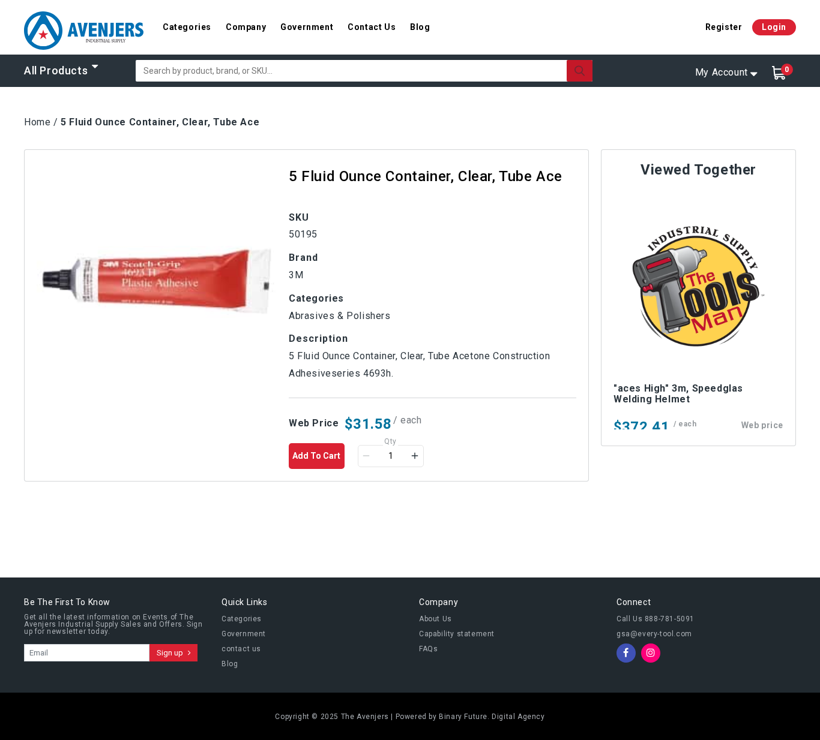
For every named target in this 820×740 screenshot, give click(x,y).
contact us (241, 648)
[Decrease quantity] (366, 456)
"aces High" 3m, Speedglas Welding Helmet (678, 393)
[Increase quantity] (415, 456)
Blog (420, 27)
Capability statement (457, 633)
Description (318, 338)
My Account (721, 72)
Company (246, 27)
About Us (435, 618)
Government (306, 27)
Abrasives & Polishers (340, 315)
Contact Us (372, 27)
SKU (299, 217)
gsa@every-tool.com (654, 633)
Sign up (171, 652)
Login (774, 27)
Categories (187, 27)
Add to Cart (316, 456)
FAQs (428, 648)
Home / (41, 122)
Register (724, 27)
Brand (303, 257)
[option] (157, 282)
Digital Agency (518, 716)
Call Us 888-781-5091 (656, 618)
